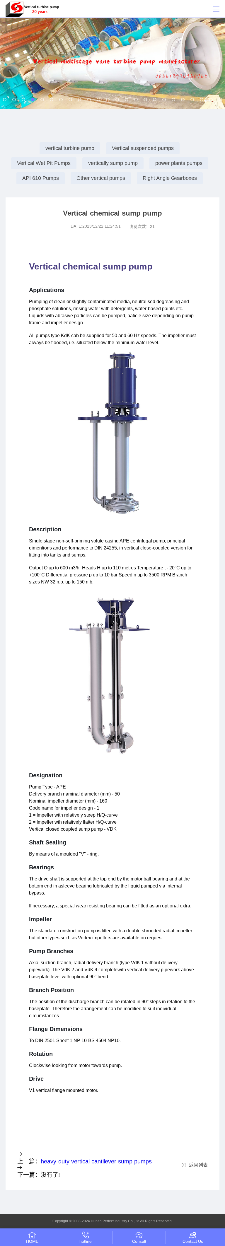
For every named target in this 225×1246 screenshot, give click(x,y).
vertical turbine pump (69, 148)
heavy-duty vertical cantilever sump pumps (96, 1161)
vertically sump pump (113, 163)
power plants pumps (178, 163)
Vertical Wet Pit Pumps (44, 163)
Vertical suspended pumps (143, 148)
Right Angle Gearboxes (170, 178)
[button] (4, 99)
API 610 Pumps (40, 178)
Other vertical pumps (100, 178)
